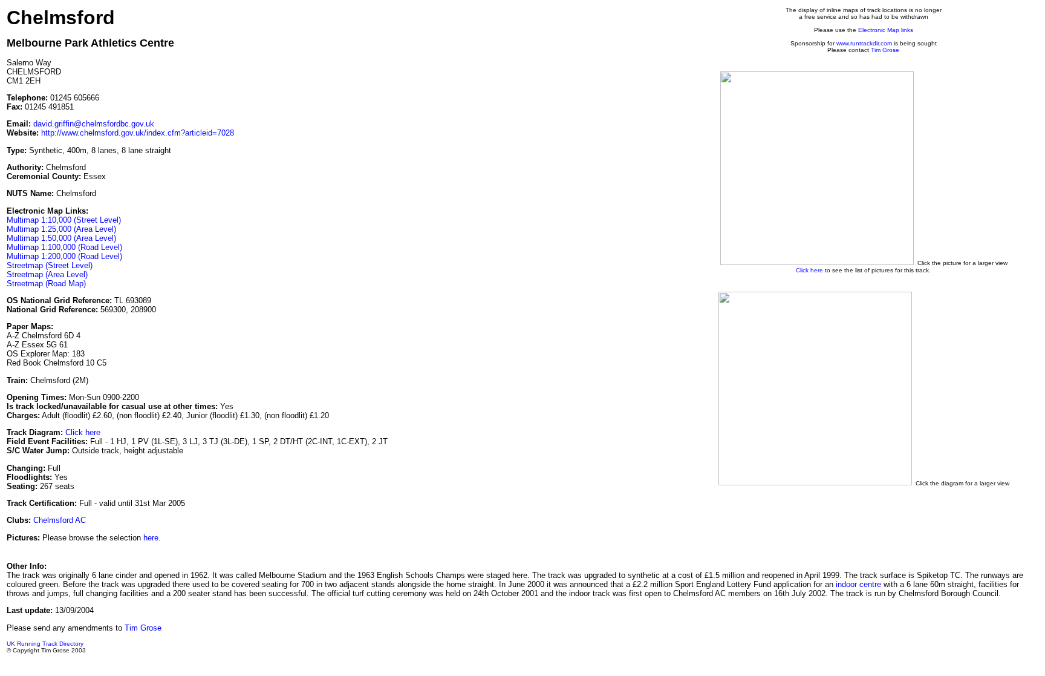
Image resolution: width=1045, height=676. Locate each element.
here (150, 537)
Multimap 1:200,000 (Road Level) (64, 256)
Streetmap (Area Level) (47, 274)
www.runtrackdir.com (864, 43)
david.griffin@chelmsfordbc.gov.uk (93, 123)
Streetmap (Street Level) (50, 265)
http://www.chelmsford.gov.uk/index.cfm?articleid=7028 (137, 132)
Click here (82, 432)
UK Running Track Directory (45, 643)
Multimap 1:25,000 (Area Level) (61, 229)
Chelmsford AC (59, 520)
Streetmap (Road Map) (46, 283)
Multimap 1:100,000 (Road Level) (64, 247)
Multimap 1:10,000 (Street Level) (64, 220)
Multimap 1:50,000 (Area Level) (61, 238)
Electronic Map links (885, 30)
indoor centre (858, 584)
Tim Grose (885, 50)
